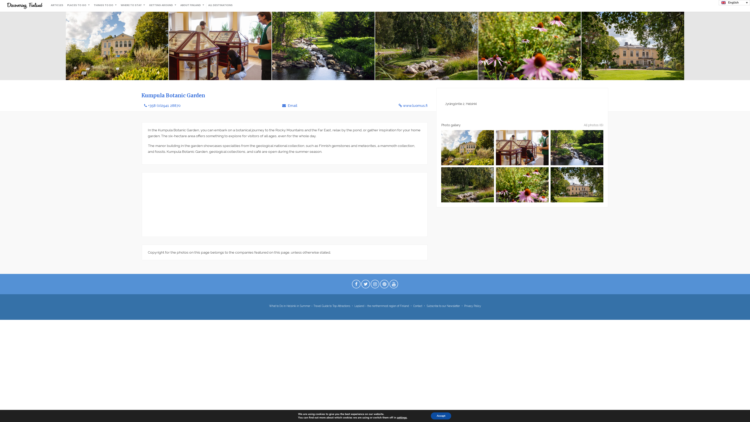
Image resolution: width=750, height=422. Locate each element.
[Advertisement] (265, 204)
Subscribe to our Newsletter (443, 306)
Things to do (103, 5)
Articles (57, 5)
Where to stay (131, 5)
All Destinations (220, 5)
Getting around (161, 5)
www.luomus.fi (415, 106)
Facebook (356, 285)
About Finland (190, 5)
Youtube (394, 285)
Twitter (366, 285)
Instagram (375, 285)
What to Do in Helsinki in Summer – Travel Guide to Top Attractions (309, 306)
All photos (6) (593, 125)
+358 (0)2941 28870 (164, 106)
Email (292, 106)
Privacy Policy (472, 306)
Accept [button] (441, 416)
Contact (417, 306)
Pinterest (384, 285)
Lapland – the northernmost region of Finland (381, 306)
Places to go (76, 5)
